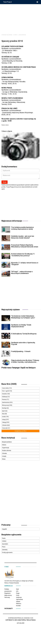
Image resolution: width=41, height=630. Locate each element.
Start (17, 589)
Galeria (18, 601)
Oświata (4, 453)
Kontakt (18, 605)
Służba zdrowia (6, 450)
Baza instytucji (8, 438)
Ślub (3, 413)
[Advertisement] (20, 17)
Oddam (4, 541)
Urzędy (4, 456)
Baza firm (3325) (9, 384)
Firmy (17, 595)
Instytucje (19, 597)
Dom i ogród (5, 391)
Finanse (4, 399)
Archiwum (22, 35)
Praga (17, 593)
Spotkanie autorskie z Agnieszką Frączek (23, 343)
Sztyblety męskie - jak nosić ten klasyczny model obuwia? (22, 237)
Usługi (4, 419)
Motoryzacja (5, 405)
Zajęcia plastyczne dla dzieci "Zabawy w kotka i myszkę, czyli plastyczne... (25, 361)
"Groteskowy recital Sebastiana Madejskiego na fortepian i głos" (23, 317)
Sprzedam (5, 544)
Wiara (3, 459)
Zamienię (4, 549)
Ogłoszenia (19, 599)
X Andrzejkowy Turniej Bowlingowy (24, 334)
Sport (3, 411)
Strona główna (6, 35)
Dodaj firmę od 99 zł (20, 431)
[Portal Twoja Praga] (9, 574)
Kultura (4, 444)
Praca (3, 546)
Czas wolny (5, 388)
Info (15, 35)
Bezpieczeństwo (7, 442)
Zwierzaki (5, 428)
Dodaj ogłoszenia (7, 552)
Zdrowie (4, 425)
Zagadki (4, 529)
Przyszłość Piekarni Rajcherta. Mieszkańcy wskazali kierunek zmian (24, 246)
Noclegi (4, 408)
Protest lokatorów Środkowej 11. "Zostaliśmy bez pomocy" (23, 255)
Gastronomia (6, 402)
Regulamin (7, 593)
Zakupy (4, 422)
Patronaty (7, 597)
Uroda (4, 416)
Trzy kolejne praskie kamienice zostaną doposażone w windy (22, 228)
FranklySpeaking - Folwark (20, 351)
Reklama (18, 603)
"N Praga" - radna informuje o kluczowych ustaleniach (22, 272)
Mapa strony (8, 595)
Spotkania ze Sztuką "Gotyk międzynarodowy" (21, 326)
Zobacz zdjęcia (6, 131)
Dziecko (4, 394)
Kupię (3, 538)
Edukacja (4, 396)
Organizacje (5, 447)
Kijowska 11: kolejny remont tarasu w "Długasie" (24, 263)
